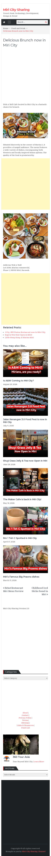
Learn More (38, 762)
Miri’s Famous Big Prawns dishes (21, 576)
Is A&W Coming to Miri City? (18, 380)
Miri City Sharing (16, 10)
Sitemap (25, 723)
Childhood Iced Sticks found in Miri (40, 591)
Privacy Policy (25, 718)
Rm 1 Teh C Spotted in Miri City (20, 538)
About (25, 713)
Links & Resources (25, 725)
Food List (25, 728)
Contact (25, 715)
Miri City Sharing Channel (33, 851)
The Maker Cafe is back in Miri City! (22, 499)
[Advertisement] (25, 76)
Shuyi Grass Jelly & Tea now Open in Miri (25, 460)
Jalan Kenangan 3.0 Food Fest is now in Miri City (25, 420)
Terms (25, 720)
